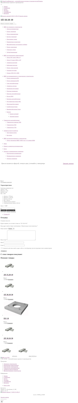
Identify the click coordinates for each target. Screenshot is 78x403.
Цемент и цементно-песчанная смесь (13, 146)
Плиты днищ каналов (12, 67)
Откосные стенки (11, 49)
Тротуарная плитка (12, 132)
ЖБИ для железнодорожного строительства (15, 138)
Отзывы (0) (7, 214)
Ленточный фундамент (13, 104)
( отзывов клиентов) (6, 182)
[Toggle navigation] (1, 4)
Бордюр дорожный (12, 36)
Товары (6, 6)
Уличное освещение (12, 158)
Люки (5, 143)
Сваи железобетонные (12, 83)
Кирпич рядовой (14, 114)
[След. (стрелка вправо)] (2, 400)
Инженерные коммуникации (11, 365)
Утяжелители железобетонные (12, 120)
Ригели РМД (10, 96)
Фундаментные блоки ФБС (14, 101)
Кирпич (9, 112)
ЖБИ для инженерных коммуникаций (14, 55)
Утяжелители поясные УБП (14, 122)
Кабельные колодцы (12, 65)
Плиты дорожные (11, 31)
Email (2, 245)
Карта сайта (7, 385)
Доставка (6, 10)
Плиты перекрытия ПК (13, 80)
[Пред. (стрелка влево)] (1, 400)
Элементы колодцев (12, 62)
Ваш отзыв (4, 239)
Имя (2, 242)
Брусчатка (9, 135)
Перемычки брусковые (13, 88)
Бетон (5, 148)
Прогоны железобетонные (13, 93)
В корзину (3, 210)
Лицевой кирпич (14, 116)
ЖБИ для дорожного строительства (13, 27)
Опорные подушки (12, 70)
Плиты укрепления (12, 47)
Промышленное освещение (14, 156)
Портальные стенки (12, 39)
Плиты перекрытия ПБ (13, 78)
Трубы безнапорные (12, 52)
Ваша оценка (4, 228)
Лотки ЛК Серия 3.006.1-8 (13, 57)
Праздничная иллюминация (14, 153)
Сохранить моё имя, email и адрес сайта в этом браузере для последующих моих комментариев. (27, 248)
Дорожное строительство (10, 364)
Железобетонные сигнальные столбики (17, 44)
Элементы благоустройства (11, 130)
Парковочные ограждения (13, 42)
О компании (7, 8)
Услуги (5, 9)
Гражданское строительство (11, 366)
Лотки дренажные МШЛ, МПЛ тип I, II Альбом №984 (21, 140)
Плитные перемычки (12, 91)
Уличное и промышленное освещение (13, 151)
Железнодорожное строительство (12, 370)
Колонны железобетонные (13, 99)
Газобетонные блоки (12, 106)
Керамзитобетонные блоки (14, 109)
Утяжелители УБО (11, 125)
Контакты (6, 13)
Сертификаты (7, 12)
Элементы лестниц (12, 86)
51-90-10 (14, 16)
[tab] (40, 214)
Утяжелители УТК (11, 127)
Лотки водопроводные (13, 29)
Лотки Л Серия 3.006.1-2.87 (14, 60)
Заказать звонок (23, 16)
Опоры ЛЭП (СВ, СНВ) (13, 73)
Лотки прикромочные (12, 34)
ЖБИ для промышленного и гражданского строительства (19, 76)
